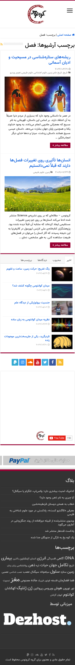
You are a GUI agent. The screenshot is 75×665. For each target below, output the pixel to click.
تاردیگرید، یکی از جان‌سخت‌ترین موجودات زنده (27, 338)
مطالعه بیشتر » (60, 145)
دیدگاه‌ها (42, 260)
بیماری (6, 558)
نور (72, 588)
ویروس (48, 588)
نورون (66, 588)
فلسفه (54, 581)
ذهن (31, 565)
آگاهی (60, 558)
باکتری (16, 559)
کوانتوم (68, 595)
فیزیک (41, 581)
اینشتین (24, 558)
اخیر (69, 260)
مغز (15, 580)
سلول (55, 572)
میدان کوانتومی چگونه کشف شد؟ (31, 286)
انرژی (41, 558)
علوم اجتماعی (40, 73)
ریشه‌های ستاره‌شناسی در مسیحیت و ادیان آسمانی (39, 60)
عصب (26, 572)
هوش (58, 588)
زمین (50, 73)
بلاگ (70, 481)
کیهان (59, 595)
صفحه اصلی (64, 35)
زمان (9, 565)
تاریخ (65, 73)
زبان (14, 565)
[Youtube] (37, 362)
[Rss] (60, 362)
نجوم (18, 73)
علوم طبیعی (27, 73)
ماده (34, 580)
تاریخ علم (57, 73)
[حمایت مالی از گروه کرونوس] (37, 461)
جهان (53, 565)
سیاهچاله (44, 572)
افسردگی (51, 559)
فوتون (47, 581)
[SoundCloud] (30, 362)
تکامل (63, 565)
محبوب (57, 260)
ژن (30, 588)
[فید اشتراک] (1, 44)
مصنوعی (25, 580)
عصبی (5, 572)
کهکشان (10, 588)
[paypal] (15, 362)
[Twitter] (45, 362)
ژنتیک (21, 588)
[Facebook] (52, 362)
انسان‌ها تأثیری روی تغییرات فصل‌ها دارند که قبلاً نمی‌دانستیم (40, 163)
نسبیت (6, 581)
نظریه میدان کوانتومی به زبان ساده (30, 320)
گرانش (53, 595)
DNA (69, 558)
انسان (33, 559)
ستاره (63, 572)
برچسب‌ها (26, 260)
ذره (37, 566)
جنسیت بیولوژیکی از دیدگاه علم (32, 303)
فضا (72, 580)
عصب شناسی (15, 572)
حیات (44, 565)
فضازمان (63, 580)
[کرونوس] (37, 13)
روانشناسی (22, 566)
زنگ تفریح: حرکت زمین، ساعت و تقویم (28, 269)
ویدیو (12, 73)
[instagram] (22, 362)
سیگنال (34, 572)
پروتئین (38, 588)
